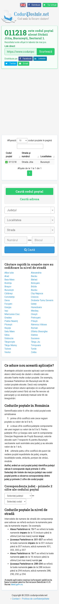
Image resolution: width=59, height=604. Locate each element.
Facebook (27, 58)
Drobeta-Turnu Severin (42, 300)
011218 (12, 162)
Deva (7, 300)
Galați (34, 303)
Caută (31, 249)
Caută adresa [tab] (29, 199)
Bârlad (34, 279)
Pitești (34, 321)
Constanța (9, 297)
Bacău (34, 276)
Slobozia (8, 338)
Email (25, 63)
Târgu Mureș (10, 345)
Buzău (34, 290)
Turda (33, 348)
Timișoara (36, 345)
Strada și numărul (26, 155)
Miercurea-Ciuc (12, 314)
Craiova (34, 297)
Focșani (8, 303)
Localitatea (45, 156)
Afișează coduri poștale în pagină (29, 140)
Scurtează (45, 51)
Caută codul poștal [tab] (29, 191)
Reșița (7, 328)
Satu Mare (9, 331)
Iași (6, 310)
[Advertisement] (29, 101)
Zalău (34, 352)
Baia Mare (9, 279)
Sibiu (6, 335)
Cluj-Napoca (37, 293)
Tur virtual (51, 5)
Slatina (34, 335)
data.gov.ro (16, 584)
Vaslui (7, 352)
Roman (34, 328)
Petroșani (36, 317)
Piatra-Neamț (11, 321)
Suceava (35, 338)
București (9, 290)
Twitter (12, 63)
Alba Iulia (9, 272)
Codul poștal (9, 155)
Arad (6, 276)
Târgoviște (9, 341)
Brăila (34, 286)
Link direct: (9, 46)
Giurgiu (7, 307)
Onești (34, 314)
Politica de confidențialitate (35, 598)
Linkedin (42, 58)
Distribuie (36, 5)
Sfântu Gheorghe (39, 331)
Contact (16, 598)
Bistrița (8, 283)
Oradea (8, 317)
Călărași (8, 293)
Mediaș (34, 310)
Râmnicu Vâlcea (39, 324)
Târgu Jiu (35, 341)
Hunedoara (36, 307)
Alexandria (36, 272)
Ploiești (8, 324)
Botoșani (35, 283)
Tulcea (7, 348)
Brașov (7, 286)
